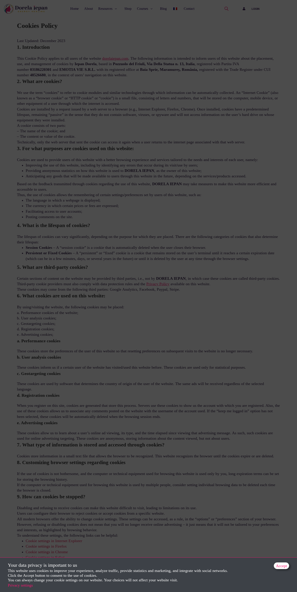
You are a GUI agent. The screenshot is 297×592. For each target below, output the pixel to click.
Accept (281, 566)
